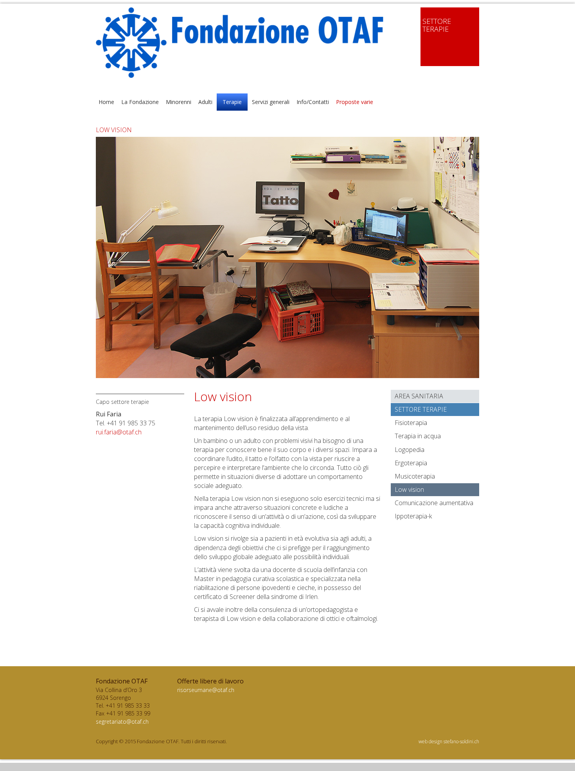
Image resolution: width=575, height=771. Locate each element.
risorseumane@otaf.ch (205, 690)
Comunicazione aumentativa (434, 502)
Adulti (205, 102)
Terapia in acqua (418, 436)
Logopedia (409, 449)
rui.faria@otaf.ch (119, 432)
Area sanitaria (419, 396)
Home (106, 102)
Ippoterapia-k (413, 516)
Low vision (409, 489)
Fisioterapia (411, 422)
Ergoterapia (411, 463)
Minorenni (178, 102)
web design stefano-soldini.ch (449, 741)
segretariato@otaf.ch (122, 721)
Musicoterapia (415, 476)
